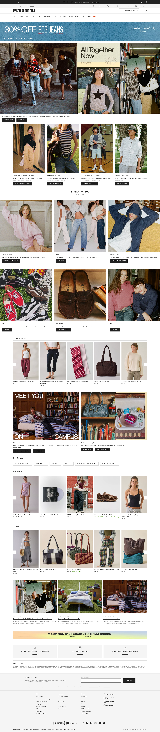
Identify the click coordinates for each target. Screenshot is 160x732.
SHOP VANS (7, 329)
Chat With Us (110, 705)
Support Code (59, 729)
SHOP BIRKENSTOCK (63, 329)
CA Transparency (34, 729)
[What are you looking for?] (137, 11)
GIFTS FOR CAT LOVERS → (109, 463)
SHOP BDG (61, 260)
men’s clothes (116, 667)
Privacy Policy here (93, 686)
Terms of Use (25, 729)
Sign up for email (111, 698)
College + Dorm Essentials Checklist (69, 619)
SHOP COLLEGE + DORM (22, 451)
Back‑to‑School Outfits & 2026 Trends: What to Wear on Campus (32, 619)
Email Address (85, 677)
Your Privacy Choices (69, 729)
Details (32, 6)
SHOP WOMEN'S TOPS (55, 183)
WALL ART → (68, 463)
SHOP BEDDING (39, 451)
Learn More (80, 654)
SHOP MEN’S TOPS (122, 183)
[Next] (145, 364)
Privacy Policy (16, 729)
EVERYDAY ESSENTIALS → (22, 463)
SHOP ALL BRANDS (80, 194)
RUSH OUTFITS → (41, 463)
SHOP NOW (95, 2)
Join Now (34, 654)
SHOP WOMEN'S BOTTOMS (22, 183)
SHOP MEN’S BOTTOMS (89, 183)
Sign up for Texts (111, 701)
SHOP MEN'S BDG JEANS (26, 38)
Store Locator (110, 694)
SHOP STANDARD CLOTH (119, 260)
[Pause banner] (146, 2)
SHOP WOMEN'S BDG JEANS (10, 38)
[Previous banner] (19, 2)
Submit (129, 680)
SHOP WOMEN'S (8, 120)
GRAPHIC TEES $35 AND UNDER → (87, 463)
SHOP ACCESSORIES (102, 449)
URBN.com (51, 729)
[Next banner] (141, 2)
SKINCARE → (55, 463)
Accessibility (43, 729)
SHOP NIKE (115, 329)
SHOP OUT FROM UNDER (11, 260)
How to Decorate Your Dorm (111, 619)
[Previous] (15, 364)
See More (16, 670)
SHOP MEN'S (21, 120)
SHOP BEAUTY (87, 449)
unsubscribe (107, 686)
